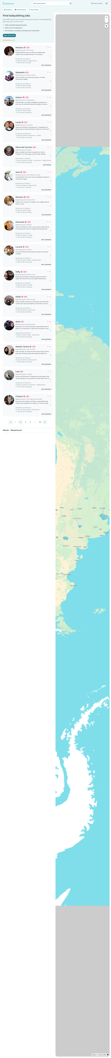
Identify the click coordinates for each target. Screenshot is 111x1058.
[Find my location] (106, 26)
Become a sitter (96, 3)
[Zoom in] (106, 17)
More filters (34, 10)
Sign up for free (9, 35)
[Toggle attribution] (108, 1055)
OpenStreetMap (102, 1054)
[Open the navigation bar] (106, 3)
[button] (106, 533)
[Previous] (10, 422)
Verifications (21, 10)
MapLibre (94, 1054)
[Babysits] (8, 3)
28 (40, 422)
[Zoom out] (106, 21)
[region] (83, 535)
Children (9, 10)
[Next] (44, 422)
